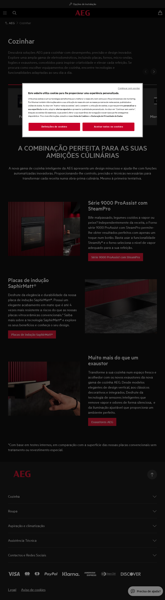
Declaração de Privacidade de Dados (107, 115)
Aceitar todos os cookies (108, 126)
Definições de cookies (54, 126)
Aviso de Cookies (80, 115)
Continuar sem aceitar (129, 88)
